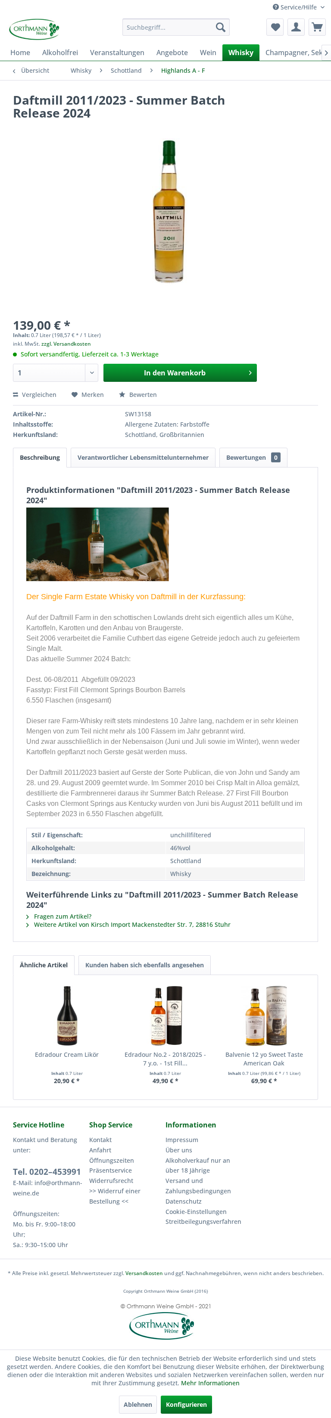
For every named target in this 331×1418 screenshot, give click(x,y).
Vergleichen (38, 394)
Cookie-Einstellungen (196, 1211)
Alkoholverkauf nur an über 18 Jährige (198, 1165)
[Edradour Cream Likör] (67, 1016)
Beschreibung (40, 457)
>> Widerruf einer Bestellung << (115, 1196)
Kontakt (100, 1140)
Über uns (179, 1150)
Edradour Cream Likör (67, 1054)
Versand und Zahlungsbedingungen (198, 1186)
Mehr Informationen (210, 1383)
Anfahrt (100, 1150)
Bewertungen (252, 457)
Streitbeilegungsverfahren (201, 1221)
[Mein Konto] (296, 27)
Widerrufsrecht (111, 1181)
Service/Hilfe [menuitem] (299, 7)
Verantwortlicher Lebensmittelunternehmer (143, 457)
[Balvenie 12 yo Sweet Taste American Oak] (264, 1016)
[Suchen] (221, 27)
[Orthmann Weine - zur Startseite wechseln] (47, 29)
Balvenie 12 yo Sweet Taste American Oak (264, 1058)
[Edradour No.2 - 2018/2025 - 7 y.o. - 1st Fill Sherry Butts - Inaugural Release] (166, 1016)
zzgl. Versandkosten (66, 343)
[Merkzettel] (275, 27)
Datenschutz (184, 1201)
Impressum (182, 1140)
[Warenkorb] (317, 27)
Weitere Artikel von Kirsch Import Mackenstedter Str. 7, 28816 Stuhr (131, 924)
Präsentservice (110, 1170)
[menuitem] (176, 27)
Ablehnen (138, 1404)
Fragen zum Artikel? (61, 916)
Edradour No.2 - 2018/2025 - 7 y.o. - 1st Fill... (165, 1058)
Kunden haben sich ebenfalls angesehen (144, 965)
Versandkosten (144, 1273)
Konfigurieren (186, 1404)
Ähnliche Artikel (44, 965)
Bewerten (142, 394)
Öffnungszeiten (111, 1160)
